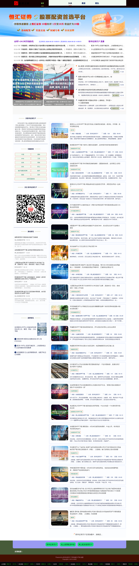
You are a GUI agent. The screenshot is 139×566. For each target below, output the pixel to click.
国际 (38, 154)
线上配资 (116, 71)
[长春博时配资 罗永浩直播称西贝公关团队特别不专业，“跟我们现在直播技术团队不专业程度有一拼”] (59, 391)
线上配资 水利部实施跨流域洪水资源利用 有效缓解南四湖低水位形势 (101, 66)
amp (22, 158)
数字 (38, 171)
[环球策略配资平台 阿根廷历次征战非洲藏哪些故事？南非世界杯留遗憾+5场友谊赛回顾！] (59, 312)
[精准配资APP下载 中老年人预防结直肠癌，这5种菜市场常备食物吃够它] (59, 151)
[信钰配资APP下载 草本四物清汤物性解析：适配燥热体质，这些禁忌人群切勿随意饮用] (59, 169)
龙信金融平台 (74, 250)
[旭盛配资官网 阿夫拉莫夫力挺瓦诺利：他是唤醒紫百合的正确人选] (59, 352)
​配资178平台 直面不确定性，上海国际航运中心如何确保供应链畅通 (30, 346)
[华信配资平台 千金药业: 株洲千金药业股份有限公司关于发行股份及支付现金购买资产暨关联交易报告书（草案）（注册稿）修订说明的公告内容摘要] (59, 453)
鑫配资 (72, 517)
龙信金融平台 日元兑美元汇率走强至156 (83, 246)
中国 (22, 154)
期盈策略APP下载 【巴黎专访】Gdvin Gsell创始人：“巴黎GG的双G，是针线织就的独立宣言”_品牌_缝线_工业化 (58, 104)
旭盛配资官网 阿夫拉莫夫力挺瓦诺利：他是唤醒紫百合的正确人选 (92, 346)
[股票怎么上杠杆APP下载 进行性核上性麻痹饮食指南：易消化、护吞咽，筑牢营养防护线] (59, 130)
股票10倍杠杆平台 (114, 84)
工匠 (38, 158)
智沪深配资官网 (22, 171)
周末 (38, 162)
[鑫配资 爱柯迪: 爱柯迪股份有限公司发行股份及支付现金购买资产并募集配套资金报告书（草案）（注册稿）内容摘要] (59, 518)
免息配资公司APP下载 (76, 411)
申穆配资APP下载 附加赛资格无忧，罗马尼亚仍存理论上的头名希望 (93, 327)
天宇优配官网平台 (75, 211)
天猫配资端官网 (75, 271)
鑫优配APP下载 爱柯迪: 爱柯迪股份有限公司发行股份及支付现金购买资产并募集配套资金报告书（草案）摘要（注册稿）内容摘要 (95, 533)
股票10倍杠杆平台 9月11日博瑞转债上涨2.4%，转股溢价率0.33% (30, 286)
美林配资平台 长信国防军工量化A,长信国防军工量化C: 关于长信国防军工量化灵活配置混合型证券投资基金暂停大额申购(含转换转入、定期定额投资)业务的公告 (31, 239)
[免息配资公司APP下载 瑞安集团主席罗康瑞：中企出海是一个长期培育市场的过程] (59, 412)
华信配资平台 (74, 453)
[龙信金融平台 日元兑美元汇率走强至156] (59, 252)
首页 (42, 3)
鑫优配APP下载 (75, 538)
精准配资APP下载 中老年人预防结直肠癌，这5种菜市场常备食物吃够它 (94, 145)
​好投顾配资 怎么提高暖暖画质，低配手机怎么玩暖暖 (30, 353)
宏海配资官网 (74, 559)
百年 (38, 175)
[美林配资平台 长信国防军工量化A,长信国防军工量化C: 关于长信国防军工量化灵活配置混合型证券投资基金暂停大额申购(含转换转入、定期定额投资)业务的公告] (28, 81)
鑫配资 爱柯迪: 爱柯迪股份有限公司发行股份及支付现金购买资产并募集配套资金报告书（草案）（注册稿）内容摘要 (95, 512)
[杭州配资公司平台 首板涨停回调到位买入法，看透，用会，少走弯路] (42, 329)
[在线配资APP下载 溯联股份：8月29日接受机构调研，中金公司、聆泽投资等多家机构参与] (59, 432)
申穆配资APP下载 (75, 330)
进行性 (72, 130)
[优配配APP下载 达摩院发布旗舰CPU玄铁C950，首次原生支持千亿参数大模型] (59, 232)
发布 (22, 162)
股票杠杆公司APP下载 (76, 190)
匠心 (38, 166)
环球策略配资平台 (75, 312)
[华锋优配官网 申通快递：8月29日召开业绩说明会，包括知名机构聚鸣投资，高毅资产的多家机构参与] (59, 474)
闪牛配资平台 (74, 370)
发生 (22, 166)
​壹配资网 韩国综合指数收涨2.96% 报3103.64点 (28, 340)
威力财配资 (116, 95)
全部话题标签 (31, 179)
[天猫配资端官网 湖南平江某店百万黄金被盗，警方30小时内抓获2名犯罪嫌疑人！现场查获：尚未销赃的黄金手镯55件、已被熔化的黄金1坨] (59, 271)
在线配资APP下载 (75, 432)
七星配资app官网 (75, 291)
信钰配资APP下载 (75, 169)
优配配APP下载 (75, 231)
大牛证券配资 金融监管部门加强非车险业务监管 (107, 60)
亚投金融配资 (74, 496)
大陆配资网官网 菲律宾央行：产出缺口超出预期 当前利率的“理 (112, 57)
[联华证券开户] (22, 3)
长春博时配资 (74, 391)
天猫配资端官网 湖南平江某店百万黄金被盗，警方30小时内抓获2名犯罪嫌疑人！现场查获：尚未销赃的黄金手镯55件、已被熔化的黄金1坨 (95, 266)
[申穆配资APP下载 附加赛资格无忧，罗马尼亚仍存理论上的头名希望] (59, 333)
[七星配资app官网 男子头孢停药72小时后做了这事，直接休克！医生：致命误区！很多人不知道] (59, 292)
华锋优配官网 (74, 473)
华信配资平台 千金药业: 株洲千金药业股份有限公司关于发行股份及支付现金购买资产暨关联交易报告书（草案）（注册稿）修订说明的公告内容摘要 (95, 448)
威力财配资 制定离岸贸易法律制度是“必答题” (93, 90)
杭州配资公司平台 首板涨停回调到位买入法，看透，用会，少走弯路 (25, 329)
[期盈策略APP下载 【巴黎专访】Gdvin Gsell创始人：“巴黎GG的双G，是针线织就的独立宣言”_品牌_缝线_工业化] (59, 81)
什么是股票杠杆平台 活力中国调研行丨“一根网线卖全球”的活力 (112, 49)
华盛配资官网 (115, 108)
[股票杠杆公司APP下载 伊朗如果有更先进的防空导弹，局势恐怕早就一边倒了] (59, 190)
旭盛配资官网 (74, 349)
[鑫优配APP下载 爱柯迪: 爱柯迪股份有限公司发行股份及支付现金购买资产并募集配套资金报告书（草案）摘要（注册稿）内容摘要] (59, 538)
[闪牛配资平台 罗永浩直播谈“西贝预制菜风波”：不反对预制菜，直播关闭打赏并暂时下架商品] (59, 370)
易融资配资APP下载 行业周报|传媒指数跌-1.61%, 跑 (108, 53)
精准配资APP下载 (75, 148)
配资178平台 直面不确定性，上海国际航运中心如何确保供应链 (112, 45)
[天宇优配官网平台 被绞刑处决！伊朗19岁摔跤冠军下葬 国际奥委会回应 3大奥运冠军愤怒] (59, 211)
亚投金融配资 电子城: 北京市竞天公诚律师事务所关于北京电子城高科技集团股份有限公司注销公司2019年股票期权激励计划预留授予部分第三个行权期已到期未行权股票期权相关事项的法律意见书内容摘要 (95, 490)
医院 (22, 175)
